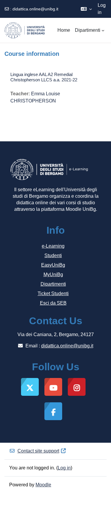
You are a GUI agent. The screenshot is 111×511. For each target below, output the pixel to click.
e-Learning (53, 246)
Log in (102, 9)
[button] (86, 9)
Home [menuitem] (63, 30)
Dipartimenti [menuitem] (87, 30)
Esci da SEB (53, 303)
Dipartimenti (53, 284)
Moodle (43, 484)
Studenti (53, 255)
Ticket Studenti (53, 293)
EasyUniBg (53, 265)
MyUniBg (53, 274)
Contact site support (38, 450)
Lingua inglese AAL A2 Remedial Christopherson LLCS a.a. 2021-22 (43, 77)
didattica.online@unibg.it (35, 9)
